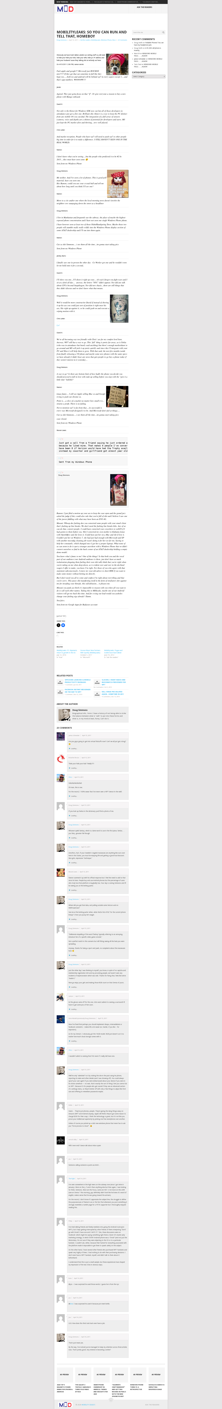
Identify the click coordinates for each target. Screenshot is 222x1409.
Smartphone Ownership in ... (128, 2)
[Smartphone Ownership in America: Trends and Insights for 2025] (102, 1375)
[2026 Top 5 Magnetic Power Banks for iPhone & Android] (65, 1375)
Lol (58, 325)
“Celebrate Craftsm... (150, 2)
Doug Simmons (62, 40)
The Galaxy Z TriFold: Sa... (104, 2)
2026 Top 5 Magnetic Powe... (80, 2)
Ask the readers (85, 40)
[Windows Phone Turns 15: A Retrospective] (138, 1375)
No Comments (98, 687)
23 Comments (122, 40)
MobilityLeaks (95, 40)
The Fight (72, 1178)
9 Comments (106, 697)
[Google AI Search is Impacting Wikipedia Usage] (157, 1375)
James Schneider (139, 59)
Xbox (114, 40)
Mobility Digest (88, 1405)
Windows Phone (106, 40)
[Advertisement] (99, 21)
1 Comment (68, 685)
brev (71, 1304)
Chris (70, 777)
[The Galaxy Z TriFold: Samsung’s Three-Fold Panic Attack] (83, 1375)
